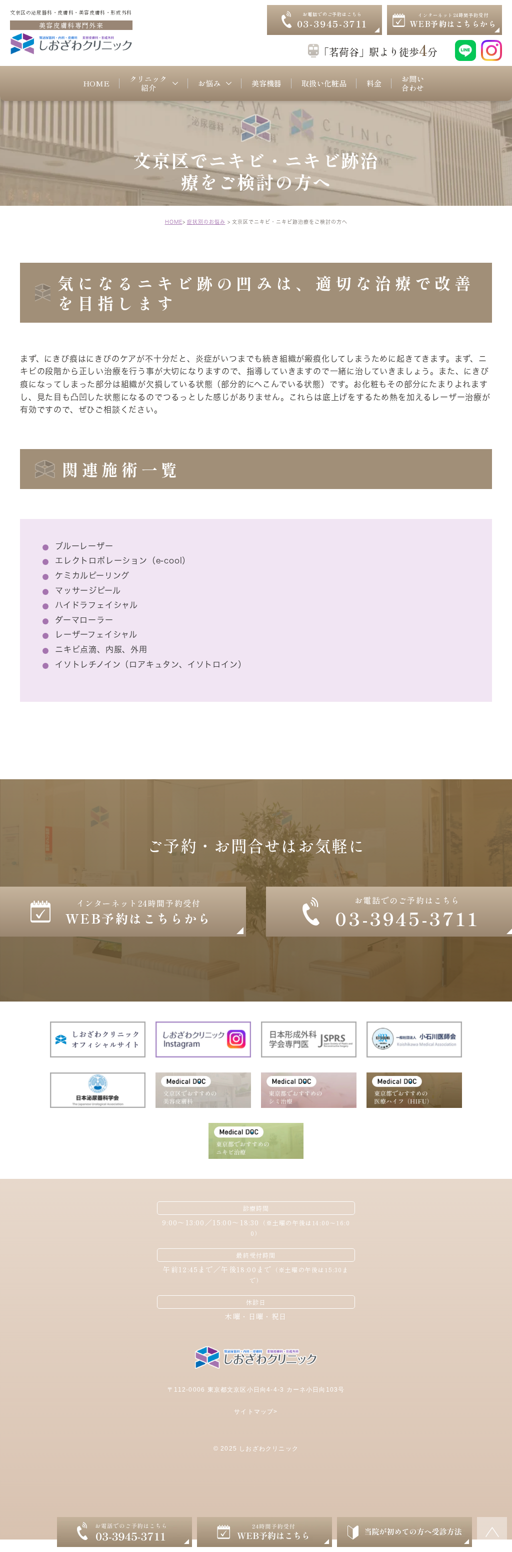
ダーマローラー (84, 620)
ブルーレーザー (84, 546)
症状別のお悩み (206, 221)
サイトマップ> (256, 1411)
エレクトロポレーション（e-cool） (122, 560)
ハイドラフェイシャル (96, 605)
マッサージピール (87, 590)
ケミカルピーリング (92, 575)
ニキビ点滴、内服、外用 (101, 649)
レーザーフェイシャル (96, 634)
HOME (173, 221)
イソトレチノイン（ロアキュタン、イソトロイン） (150, 664)
